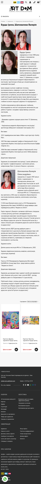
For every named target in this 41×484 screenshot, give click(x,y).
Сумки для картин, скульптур (8, 438)
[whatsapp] (30, 385)
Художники (10, 21)
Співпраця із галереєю (7, 441)
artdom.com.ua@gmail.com (8, 381)
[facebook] (23, 385)
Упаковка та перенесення (7, 419)
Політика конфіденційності (27, 431)
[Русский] (18, 3)
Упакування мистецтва (24, 403)
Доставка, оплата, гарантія (7, 433)
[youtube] (28, 385)
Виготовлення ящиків (24, 405)
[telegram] (32, 385)
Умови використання (25, 433)
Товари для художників (7, 416)
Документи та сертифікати (8, 414)
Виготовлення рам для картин (26, 408)
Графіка (3, 404)
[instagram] (25, 385)
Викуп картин (23, 428)
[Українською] (14, 3)
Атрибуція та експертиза (7, 436)
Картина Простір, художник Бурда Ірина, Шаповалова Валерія (30, 340)
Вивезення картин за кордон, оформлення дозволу (26, 399)
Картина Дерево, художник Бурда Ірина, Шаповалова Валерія (10, 340)
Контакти (22, 438)
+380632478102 (5, 371)
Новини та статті (5, 431)
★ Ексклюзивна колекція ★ (8, 399)
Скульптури (4, 406)
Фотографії (4, 409)
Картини (3, 401)
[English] (22, 3)
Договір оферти (24, 436)
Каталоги (3, 411)
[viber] (35, 385)
